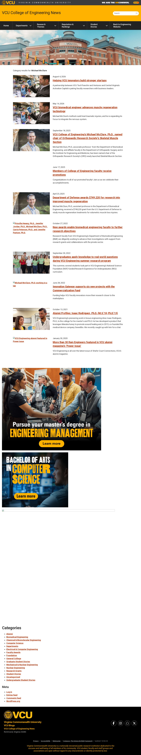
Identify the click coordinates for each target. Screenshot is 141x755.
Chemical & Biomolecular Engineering (23, 640)
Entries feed (11, 695)
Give (135, 3)
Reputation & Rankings (67, 25)
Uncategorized (13, 677)
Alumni (9, 634)
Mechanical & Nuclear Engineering (22, 665)
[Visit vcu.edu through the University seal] (35, 715)
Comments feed (13, 698)
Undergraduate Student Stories (20, 680)
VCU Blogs (9, 725)
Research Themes (41, 25)
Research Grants (13, 671)
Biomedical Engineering (17, 637)
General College (13, 658)
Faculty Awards (13, 652)
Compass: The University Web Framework (77, 741)
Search (117, 13)
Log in (9, 692)
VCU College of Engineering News (31, 12)
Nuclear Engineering (15, 668)
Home (6, 25)
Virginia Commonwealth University (45, 3)
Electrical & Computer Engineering (22, 649)
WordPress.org (13, 701)
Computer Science (14, 643)
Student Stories (94, 25)
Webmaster (57, 741)
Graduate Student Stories (18, 661)
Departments (22, 25)
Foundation (11, 655)
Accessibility (45, 741)
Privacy (36, 741)
